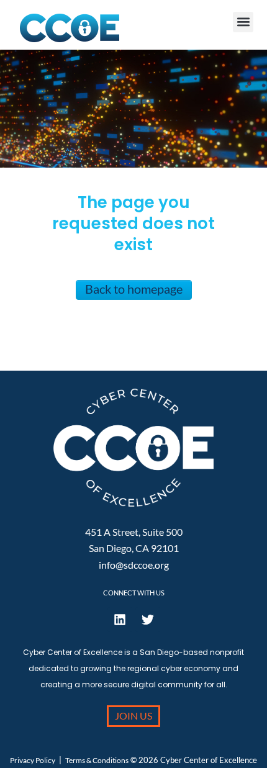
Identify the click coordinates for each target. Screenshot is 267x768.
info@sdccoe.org (134, 565)
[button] (243, 22)
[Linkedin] (119, 619)
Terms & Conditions (97, 760)
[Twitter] (147, 619)
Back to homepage (134, 288)
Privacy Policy (32, 760)
